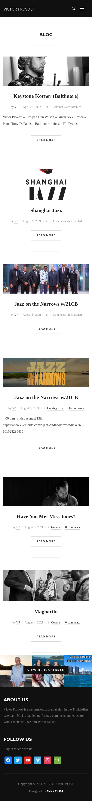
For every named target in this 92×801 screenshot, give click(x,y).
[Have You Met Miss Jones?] (46, 480)
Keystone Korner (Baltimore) (46, 96)
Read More (46, 140)
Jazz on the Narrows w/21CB (46, 304)
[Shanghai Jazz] (46, 172)
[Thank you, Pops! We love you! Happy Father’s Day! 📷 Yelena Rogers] (16, 671)
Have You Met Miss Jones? (46, 516)
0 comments (76, 408)
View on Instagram (46, 670)
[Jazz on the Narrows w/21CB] (46, 267)
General (56, 527)
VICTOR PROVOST (19, 9)
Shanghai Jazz (46, 210)
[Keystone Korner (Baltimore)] (46, 59)
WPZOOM (55, 791)
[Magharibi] (46, 573)
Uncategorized (55, 408)
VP (16, 107)
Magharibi (46, 611)
